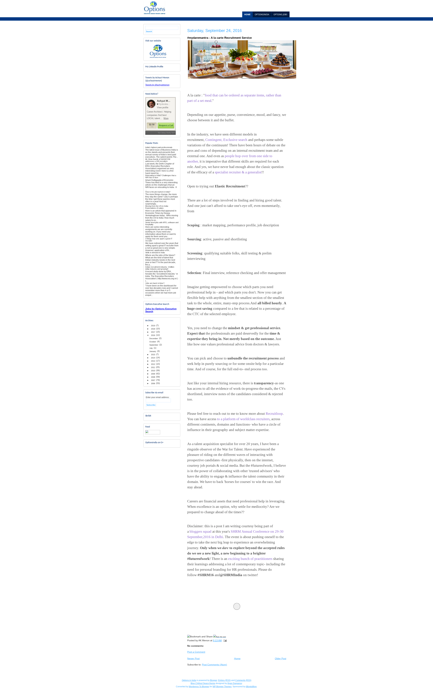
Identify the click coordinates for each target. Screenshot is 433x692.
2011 (153, 367)
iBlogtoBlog (251, 687)
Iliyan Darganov (234, 683)
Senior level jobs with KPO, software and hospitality (161, 223)
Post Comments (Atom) (214, 664)
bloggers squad (201, 531)
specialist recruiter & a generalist (238, 172)
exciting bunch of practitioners (249, 559)
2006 (153, 383)
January (152, 351)
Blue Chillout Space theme (203, 683)
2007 (153, 380)
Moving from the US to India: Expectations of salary (156, 207)
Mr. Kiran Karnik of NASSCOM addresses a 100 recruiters (157, 160)
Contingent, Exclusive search (226, 140)
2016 (153, 335)
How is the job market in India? (157, 192)
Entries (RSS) (224, 680)
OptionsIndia (262, 14)
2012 (153, 364)
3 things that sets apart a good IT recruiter (158, 240)
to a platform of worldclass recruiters (243, 419)
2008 (153, 377)
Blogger (213, 680)
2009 (153, 374)
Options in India (189, 680)
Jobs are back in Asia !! (154, 283)
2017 (153, 332)
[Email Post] (224, 640)
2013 (153, 361)
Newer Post (193, 658)
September (153, 345)
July (151, 348)
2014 (153, 358)
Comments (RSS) (243, 680)
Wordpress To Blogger (199, 687)
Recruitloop (274, 414)
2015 (153, 355)
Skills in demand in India (155, 253)
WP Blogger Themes (222, 687)
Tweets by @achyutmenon (157, 85)
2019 (153, 326)
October (152, 342)
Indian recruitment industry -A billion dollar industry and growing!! (159, 268)
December (153, 338)
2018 (153, 329)
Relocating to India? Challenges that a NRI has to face (160, 176)
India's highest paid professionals (158, 147)
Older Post (280, 658)
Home (247, 14)
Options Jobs (280, 14)
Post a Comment (196, 652)
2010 (153, 371)
